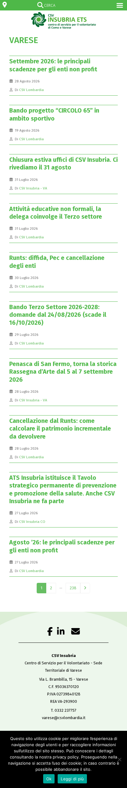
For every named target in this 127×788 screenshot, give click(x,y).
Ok (49, 778)
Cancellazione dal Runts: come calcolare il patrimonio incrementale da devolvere (60, 428)
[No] (119, 759)
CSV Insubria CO (32, 521)
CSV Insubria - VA (33, 188)
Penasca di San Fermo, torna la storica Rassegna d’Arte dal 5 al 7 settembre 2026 (63, 371)
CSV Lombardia (31, 90)
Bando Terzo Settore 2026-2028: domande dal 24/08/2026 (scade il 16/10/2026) (57, 315)
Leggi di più (72, 778)
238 (73, 588)
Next (85, 588)
